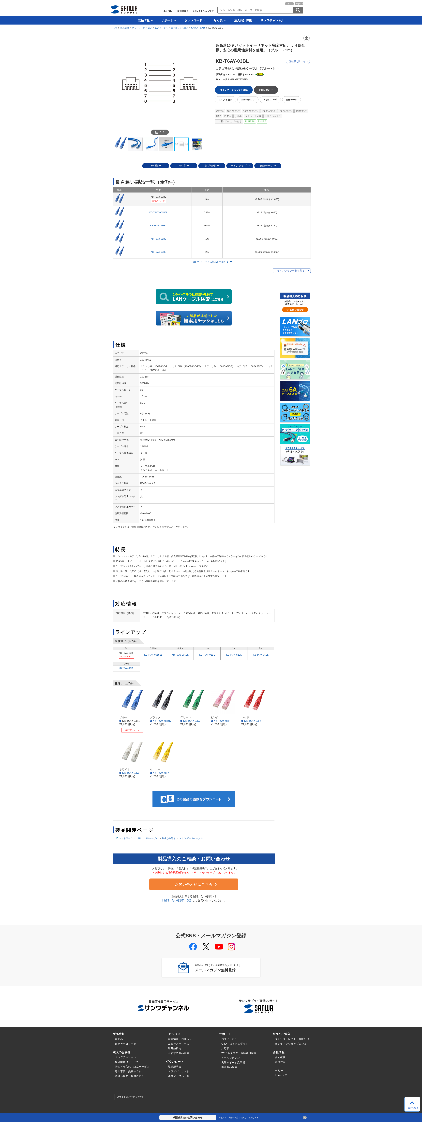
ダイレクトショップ (201, 11)
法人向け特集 (243, 20)
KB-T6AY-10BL (126, 668)
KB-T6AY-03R (252, 720)
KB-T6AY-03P (222, 720)
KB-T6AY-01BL (158, 238)
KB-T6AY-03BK (162, 720)
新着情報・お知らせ (180, 1039)
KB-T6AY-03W (130, 772)
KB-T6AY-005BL (158, 225)
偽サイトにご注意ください (130, 1097)
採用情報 (181, 11)
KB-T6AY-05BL (261, 655)
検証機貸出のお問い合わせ (187, 1117)
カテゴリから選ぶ (179, 28)
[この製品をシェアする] (306, 38)
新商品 (119, 1039)
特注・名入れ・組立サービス (132, 1066)
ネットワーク (138, 28)
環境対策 (280, 1062)
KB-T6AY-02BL (158, 252)
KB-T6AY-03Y (161, 772)
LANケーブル (161, 28)
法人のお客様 (122, 1052)
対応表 (218, 20)
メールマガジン (230, 1057)
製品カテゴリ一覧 (125, 1043)
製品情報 (144, 20)
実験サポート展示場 (233, 1062)
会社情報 (168, 11)
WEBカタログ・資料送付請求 (238, 1053)
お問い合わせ (229, 1039)
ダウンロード (193, 20)
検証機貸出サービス (127, 1062)
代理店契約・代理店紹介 (129, 1076)
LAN (150, 28)
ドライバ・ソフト (178, 1071)
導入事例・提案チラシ (128, 1071)
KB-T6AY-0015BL (158, 212)
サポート (167, 20)
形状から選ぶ (169, 838)
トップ (114, 28)
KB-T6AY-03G (191, 720)
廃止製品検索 (229, 1067)
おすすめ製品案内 (178, 1053)
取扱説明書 (174, 1066)
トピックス (173, 1033)
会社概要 (280, 1057)
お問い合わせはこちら (194, 884)
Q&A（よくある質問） (234, 1043)
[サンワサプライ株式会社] (124, 9)
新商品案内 (174, 1048)
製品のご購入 (282, 1033)
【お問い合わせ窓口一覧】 (177, 900)
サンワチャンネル (272, 20)
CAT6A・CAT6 (198, 28)
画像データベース (178, 1076)
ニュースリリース (178, 1043)
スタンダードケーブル (190, 838)
